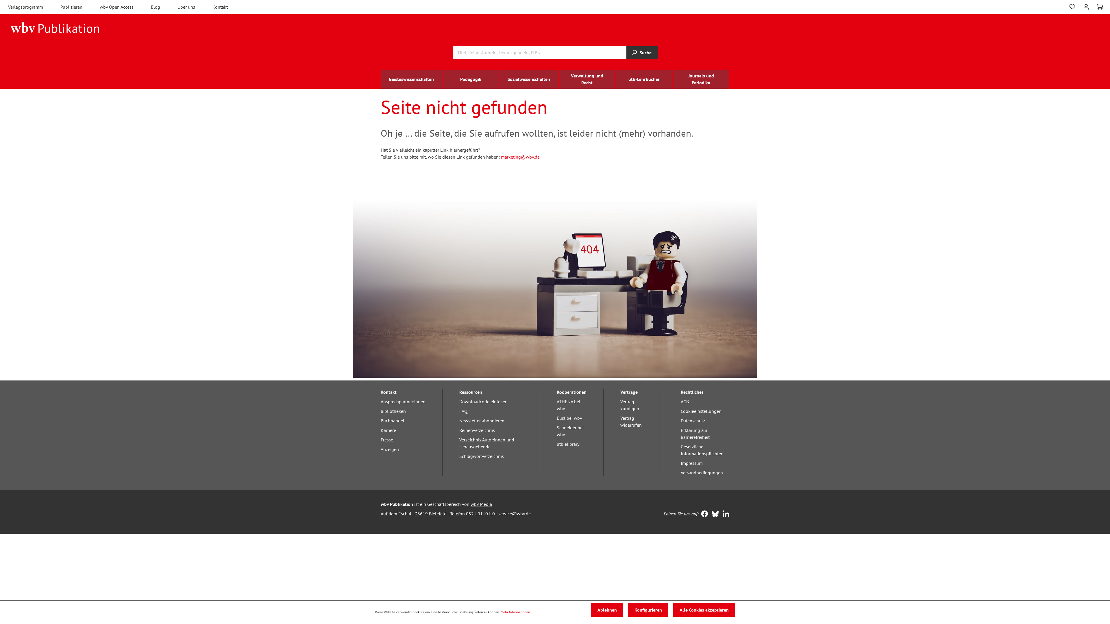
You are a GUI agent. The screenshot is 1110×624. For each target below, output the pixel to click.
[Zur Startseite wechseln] (55, 27)
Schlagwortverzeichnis (481, 456)
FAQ (463, 411)
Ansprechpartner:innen (403, 401)
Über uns (186, 7)
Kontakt (220, 7)
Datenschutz (693, 421)
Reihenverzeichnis (477, 430)
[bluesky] (714, 514)
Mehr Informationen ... (517, 612)
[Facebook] (703, 514)
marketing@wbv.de (520, 157)
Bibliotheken (393, 411)
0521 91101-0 (480, 514)
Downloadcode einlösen (483, 401)
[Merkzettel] (1072, 6)
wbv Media (481, 504)
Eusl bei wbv (569, 418)
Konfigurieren (648, 610)
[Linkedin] (724, 514)
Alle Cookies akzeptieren (704, 610)
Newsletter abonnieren (481, 421)
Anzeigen (390, 449)
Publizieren (71, 7)
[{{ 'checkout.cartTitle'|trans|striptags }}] (1100, 7)
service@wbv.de (514, 514)
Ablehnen (607, 610)
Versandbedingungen (702, 473)
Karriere (388, 430)
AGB (685, 401)
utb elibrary (568, 444)
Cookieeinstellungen (701, 411)
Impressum (692, 463)
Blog (155, 7)
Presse (387, 440)
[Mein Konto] (1086, 6)
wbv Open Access (117, 7)
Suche (646, 52)
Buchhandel (392, 421)
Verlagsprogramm (25, 7)
